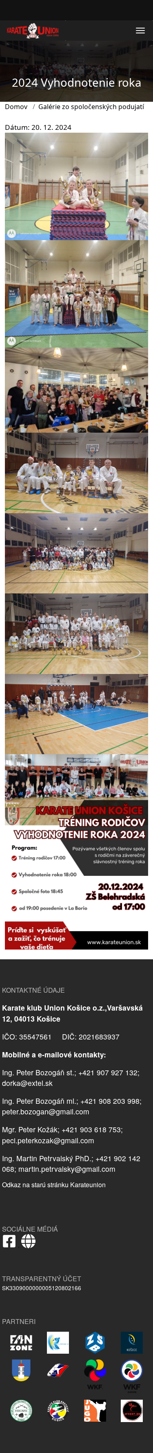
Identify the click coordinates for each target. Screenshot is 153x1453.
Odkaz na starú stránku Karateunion (54, 1184)
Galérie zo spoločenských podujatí (91, 106)
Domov (16, 106)
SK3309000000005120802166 (41, 1288)
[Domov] (32, 30)
